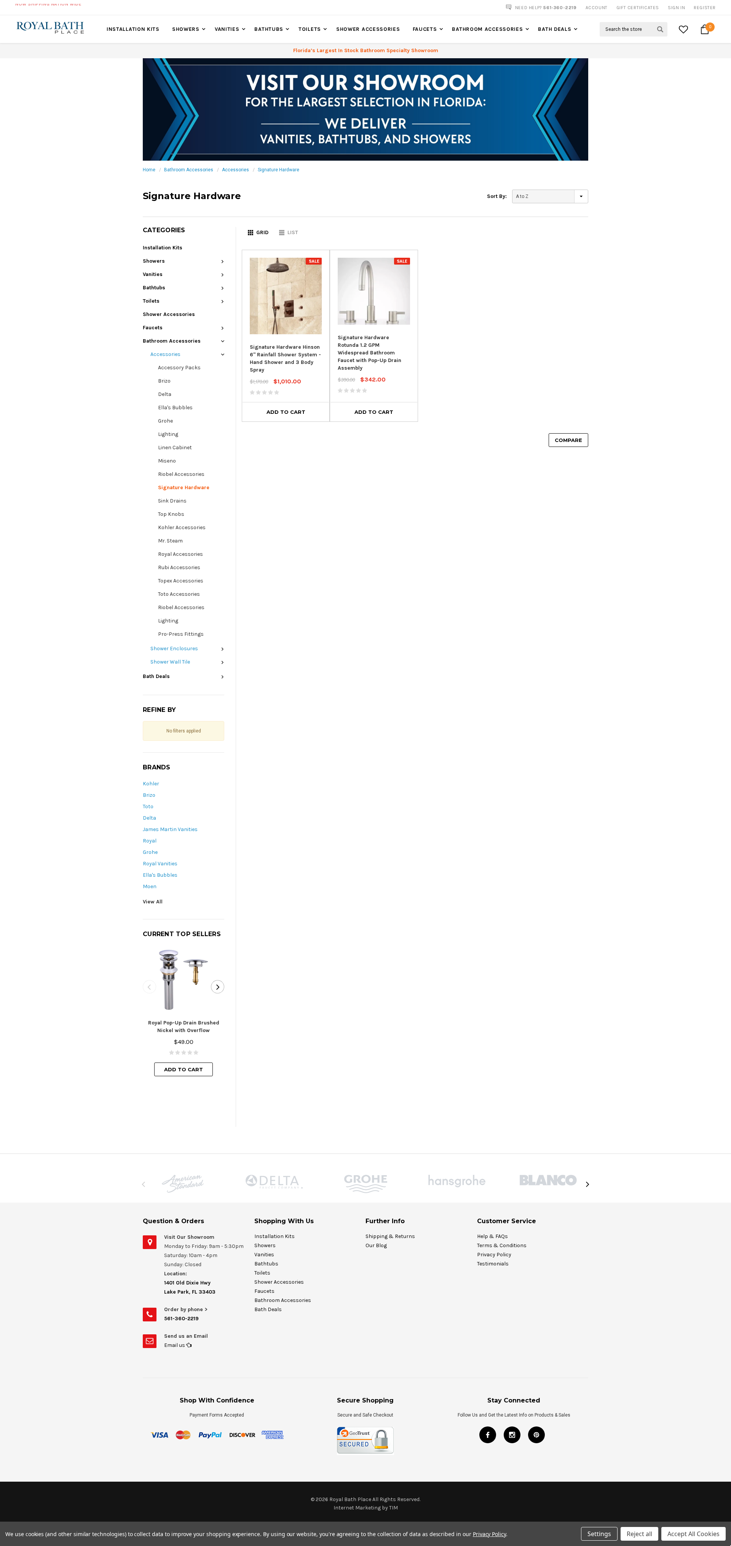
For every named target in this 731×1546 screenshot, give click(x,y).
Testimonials (493, 1263)
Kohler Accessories (182, 527)
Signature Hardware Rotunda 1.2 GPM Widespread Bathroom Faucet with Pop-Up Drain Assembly (369, 352)
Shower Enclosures (174, 648)
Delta (164, 394)
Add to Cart (183, 1069)
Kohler (151, 783)
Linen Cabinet (175, 447)
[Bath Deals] (365, 109)
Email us (175, 1345)
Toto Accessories (179, 594)
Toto (148, 806)
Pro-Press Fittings (181, 634)
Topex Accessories (180, 581)
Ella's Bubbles (175, 407)
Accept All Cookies (693, 1534)
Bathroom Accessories (487, 29)
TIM (393, 1508)
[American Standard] (183, 1184)
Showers (186, 29)
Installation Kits (133, 29)
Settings (599, 1534)
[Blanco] (548, 1180)
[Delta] (274, 1182)
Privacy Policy (494, 1254)
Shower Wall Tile (170, 662)
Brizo (164, 381)
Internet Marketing (357, 1508)
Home (149, 169)
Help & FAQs (492, 1236)
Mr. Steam (170, 541)
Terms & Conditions (502, 1245)
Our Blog (376, 1245)
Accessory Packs (179, 367)
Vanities (227, 29)
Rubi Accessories (179, 567)
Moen (149, 886)
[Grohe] (365, 1184)
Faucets (425, 29)
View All (153, 901)
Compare (568, 440)
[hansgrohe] (457, 1181)
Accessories (235, 169)
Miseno (167, 461)
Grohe (165, 421)
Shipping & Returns (390, 1236)
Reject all (639, 1534)
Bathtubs (268, 29)
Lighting (168, 434)
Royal (149, 841)
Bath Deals (554, 29)
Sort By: (497, 196)
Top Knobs (171, 514)
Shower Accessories (368, 29)
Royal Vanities (160, 863)
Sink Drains (172, 501)
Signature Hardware (278, 169)
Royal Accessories (180, 554)
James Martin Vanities (170, 829)
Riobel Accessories (181, 474)
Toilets (309, 29)
